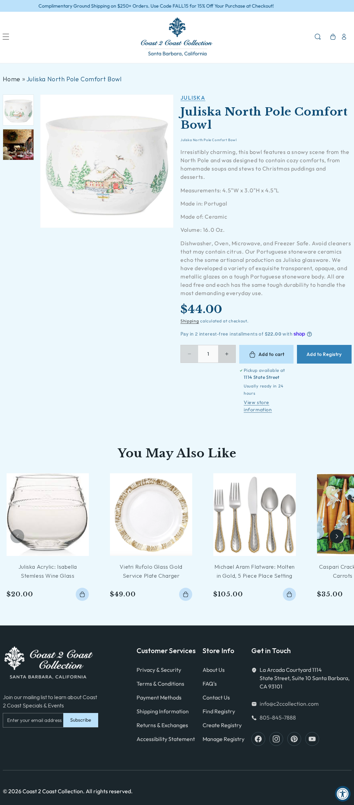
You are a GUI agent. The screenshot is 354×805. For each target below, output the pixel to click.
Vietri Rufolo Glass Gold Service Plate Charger (151, 571)
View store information (258, 406)
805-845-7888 (278, 717)
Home (11, 79)
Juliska (192, 97)
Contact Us (216, 697)
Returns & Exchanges (162, 725)
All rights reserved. (109, 791)
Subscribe (80, 720)
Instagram (276, 739)
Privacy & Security (159, 669)
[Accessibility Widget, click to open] (343, 794)
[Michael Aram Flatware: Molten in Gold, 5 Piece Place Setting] (254, 514)
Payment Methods (159, 697)
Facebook (258, 739)
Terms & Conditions (160, 683)
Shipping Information (163, 711)
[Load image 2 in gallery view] (18, 144)
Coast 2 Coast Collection (52, 791)
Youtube (312, 739)
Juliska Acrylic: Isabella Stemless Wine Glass (47, 571)
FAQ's (210, 683)
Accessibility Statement (166, 738)
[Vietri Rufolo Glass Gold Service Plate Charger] (151, 514)
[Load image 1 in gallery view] (18, 110)
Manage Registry (223, 738)
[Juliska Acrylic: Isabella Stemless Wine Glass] (48, 514)
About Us (214, 669)
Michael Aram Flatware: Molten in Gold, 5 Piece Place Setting (254, 571)
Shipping (189, 320)
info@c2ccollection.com (289, 703)
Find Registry (219, 711)
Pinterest (294, 739)
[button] (6, 37)
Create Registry (222, 725)
